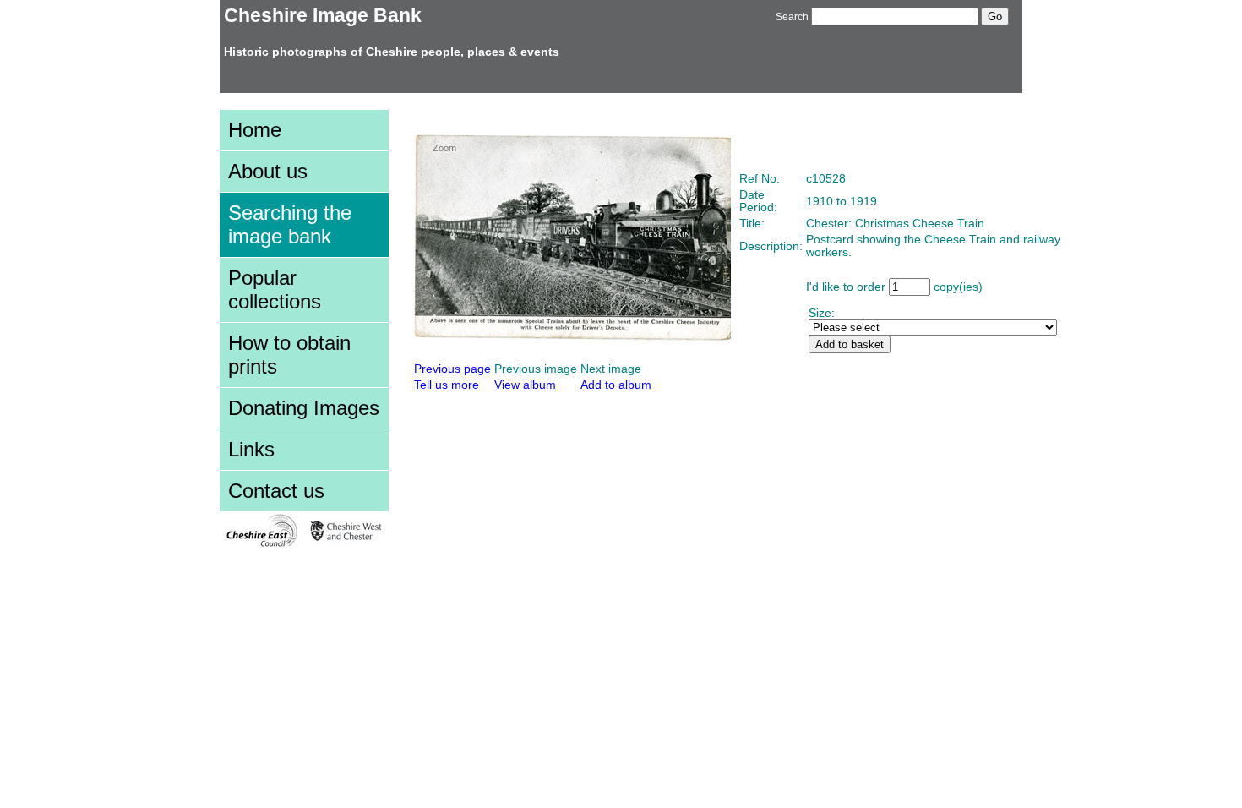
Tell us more (446, 385)
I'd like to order (845, 287)
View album (525, 385)
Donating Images (303, 407)
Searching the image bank (289, 224)
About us (268, 171)
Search (792, 17)
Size (820, 313)
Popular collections (274, 289)
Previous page (452, 369)
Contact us (276, 490)
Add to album (615, 385)
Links (251, 449)
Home (254, 129)
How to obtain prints (289, 354)
